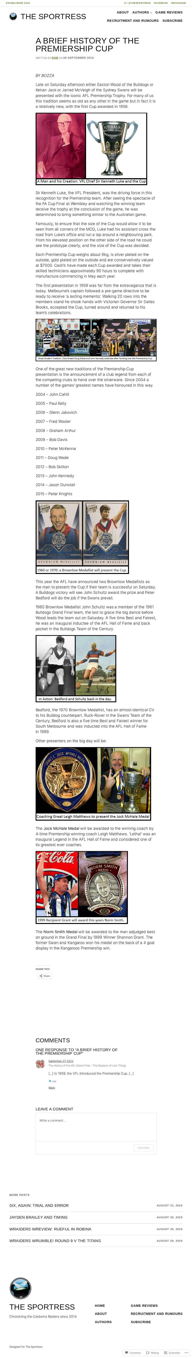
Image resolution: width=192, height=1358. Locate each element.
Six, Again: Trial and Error (39, 1206)
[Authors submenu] (151, 12)
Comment (143, 1147)
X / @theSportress (137, 3)
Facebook (161, 3)
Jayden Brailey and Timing (38, 1217)
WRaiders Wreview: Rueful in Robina (50, 1229)
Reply (52, 1087)
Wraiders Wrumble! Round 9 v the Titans (55, 1241)
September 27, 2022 (61, 1061)
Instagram (178, 3)
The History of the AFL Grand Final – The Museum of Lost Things (87, 1065)
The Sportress (53, 16)
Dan (55, 57)
